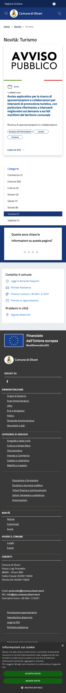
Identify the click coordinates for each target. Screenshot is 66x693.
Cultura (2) (13, 188)
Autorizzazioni (19, 500)
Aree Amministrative (18, 401)
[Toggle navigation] (6, 13)
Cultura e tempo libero (18, 445)
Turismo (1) (13, 214)
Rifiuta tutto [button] (33, 681)
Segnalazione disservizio (19, 617)
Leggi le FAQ (13, 622)
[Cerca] (59, 13)
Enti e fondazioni (16, 411)
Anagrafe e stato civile (18, 440)
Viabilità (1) (13, 220)
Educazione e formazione (25, 480)
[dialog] (33, 667)
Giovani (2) (13, 194)
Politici (10, 415)
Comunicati (13, 524)
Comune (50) (14, 181)
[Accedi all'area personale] (54, 4)
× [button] (62, 646)
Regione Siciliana (13, 4)
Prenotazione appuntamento (22, 612)
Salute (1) (12, 201)
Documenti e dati (16, 425)
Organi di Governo (16, 396)
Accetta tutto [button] (33, 673)
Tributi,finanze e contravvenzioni (29, 490)
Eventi (10, 548)
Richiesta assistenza (17, 627)
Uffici (9, 406)
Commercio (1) (15, 175)
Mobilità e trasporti (17, 465)
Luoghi (10, 543)
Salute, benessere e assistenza (28, 495)
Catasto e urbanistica (18, 460)
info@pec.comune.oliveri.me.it (23, 594)
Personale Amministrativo (20, 420)
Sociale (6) (13, 207)
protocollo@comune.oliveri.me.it (26, 591)
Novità (17, 26)
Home (7, 26)
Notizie (10, 519)
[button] (33, 687)
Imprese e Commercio (18, 455)
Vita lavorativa (14, 450)
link (3, 667)
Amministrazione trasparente (22, 642)
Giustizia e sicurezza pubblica (27, 485)
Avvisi (16, 86)
